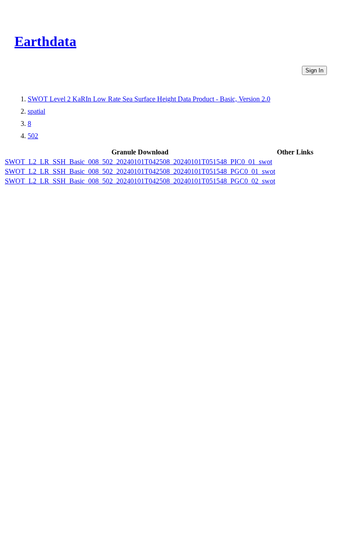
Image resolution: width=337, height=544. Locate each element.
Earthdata (45, 41)
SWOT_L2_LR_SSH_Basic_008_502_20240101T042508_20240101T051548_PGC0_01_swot (140, 171)
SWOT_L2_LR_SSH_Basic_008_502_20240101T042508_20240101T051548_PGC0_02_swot (140, 181)
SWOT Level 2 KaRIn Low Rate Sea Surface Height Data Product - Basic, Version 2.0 (149, 99)
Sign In (314, 70)
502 (33, 136)
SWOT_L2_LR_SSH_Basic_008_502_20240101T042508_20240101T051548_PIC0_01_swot (138, 161)
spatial (36, 111)
